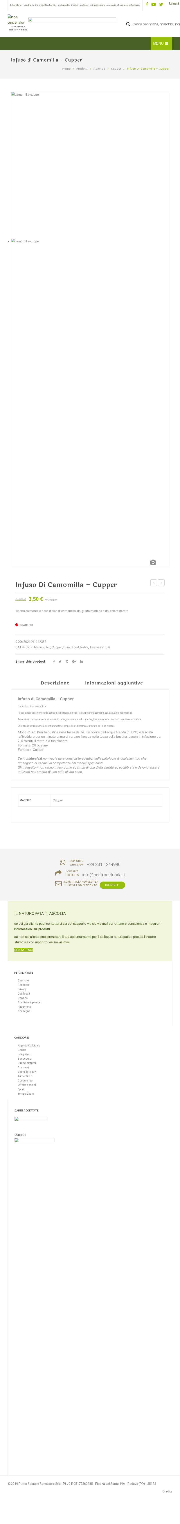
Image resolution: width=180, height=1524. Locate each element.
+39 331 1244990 (104, 864)
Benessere (24, 1058)
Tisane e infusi (100, 647)
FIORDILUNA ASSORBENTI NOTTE (154, 583)
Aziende (99, 68)
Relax (84, 647)
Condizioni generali (29, 1002)
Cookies (23, 998)
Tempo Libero (26, 1093)
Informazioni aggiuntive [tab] (114, 683)
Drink (66, 647)
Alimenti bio (42, 647)
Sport (21, 1089)
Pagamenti (24, 1006)
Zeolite (22, 1049)
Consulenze (25, 1080)
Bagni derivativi (27, 1071)
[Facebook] (54, 661)
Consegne (24, 1011)
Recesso (23, 984)
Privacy (22, 989)
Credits (167, 1491)
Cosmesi (23, 1067)
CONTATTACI (23, 950)
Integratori (24, 1054)
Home (66, 68)
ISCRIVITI (112, 885)
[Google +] (74, 661)
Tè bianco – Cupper (161, 583)
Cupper (116, 68)
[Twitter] (60, 661)
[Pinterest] (67, 661)
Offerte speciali (27, 1085)
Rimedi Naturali (27, 1063)
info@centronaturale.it (103, 874)
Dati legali (24, 993)
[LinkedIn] (81, 661)
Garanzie (23, 980)
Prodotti (82, 68)
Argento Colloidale (29, 1045)
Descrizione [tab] (55, 683)
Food (75, 647)
